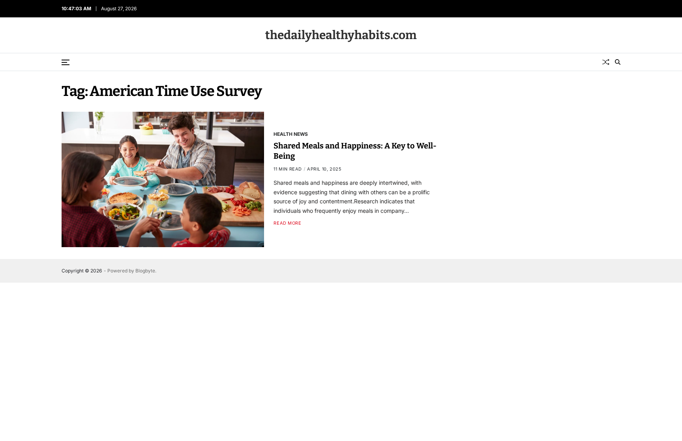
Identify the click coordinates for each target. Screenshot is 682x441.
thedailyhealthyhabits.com (341, 35)
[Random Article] (605, 62)
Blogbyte (145, 271)
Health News (291, 134)
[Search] (617, 62)
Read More (287, 223)
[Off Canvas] (65, 62)
